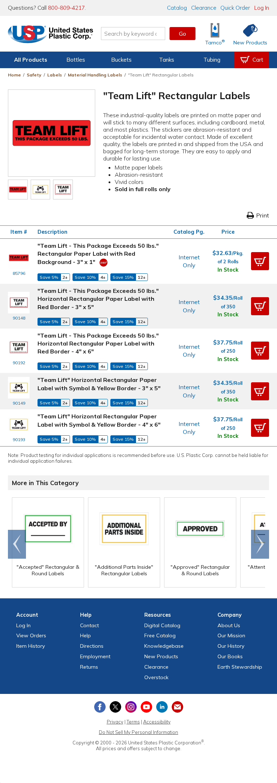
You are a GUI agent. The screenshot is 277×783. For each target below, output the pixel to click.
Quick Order (235, 7)
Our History (231, 646)
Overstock (156, 677)
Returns (89, 667)
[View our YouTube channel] (146, 707)
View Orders (31, 635)
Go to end (17, 544)
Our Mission (231, 635)
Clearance (203, 7)
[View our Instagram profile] (131, 707)
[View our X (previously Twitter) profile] (115, 707)
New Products (161, 656)
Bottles (75, 59)
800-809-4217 (66, 7)
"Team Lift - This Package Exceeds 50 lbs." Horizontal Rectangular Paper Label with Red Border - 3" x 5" (98, 299)
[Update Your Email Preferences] (177, 707)
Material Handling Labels (95, 75)
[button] (260, 261)
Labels (54, 75)
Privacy (115, 722)
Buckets (121, 59)
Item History (30, 646)
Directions (92, 646)
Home (14, 75)
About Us (228, 625)
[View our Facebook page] (100, 707)
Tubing (211, 59)
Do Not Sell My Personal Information (138, 732)
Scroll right (260, 544)
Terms (133, 722)
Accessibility (157, 722)
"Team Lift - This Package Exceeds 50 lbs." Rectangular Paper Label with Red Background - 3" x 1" (98, 253)
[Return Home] (50, 35)
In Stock (227, 270)
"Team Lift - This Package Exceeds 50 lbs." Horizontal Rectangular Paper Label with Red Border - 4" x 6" (98, 343)
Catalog (177, 7)
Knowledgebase (164, 646)
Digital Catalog (162, 625)
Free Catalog (160, 635)
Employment (95, 656)
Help (85, 635)
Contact (89, 625)
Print (262, 215)
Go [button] (182, 33)
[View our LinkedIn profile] (162, 707)
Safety (34, 75)
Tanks (166, 59)
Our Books (230, 656)
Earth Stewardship (239, 667)
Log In (261, 7)
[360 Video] (103, 261)
